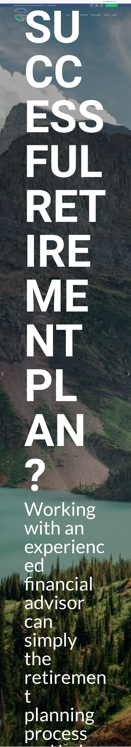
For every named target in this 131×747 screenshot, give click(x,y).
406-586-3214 (52, 5)
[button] (67, 14)
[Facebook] (102, 5)
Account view (111, 5)
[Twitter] (92, 5)
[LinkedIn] (97, 5)
